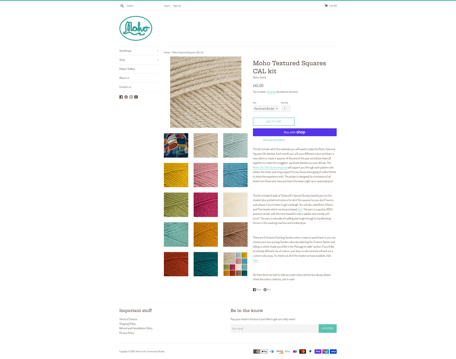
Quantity (284, 102)
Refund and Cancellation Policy (135, 328)
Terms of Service (128, 319)
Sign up (177, 5)
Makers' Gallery (127, 69)
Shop (139, 59)
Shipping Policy (127, 323)
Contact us (125, 87)
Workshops (139, 50)
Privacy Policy (126, 333)
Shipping (270, 91)
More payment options (274, 139)
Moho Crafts (141, 351)
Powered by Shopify (155, 351)
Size (254, 102)
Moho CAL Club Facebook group (270, 167)
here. (255, 260)
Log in (167, 5)
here (299, 209)
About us (124, 78)
